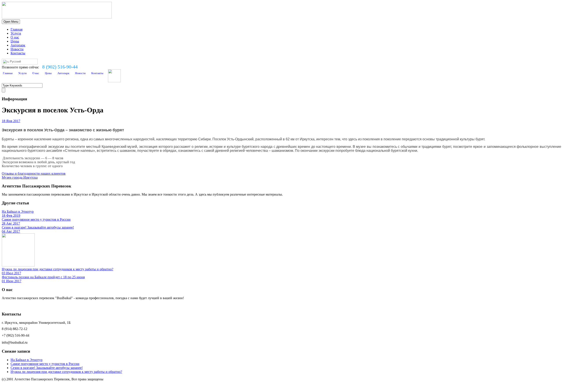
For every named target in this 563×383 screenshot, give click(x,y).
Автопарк (18, 45)
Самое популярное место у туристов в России (36, 219)
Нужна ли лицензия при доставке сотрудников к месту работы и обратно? (57, 269)
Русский (15, 61)
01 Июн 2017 (11, 281)
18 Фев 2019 (11, 215)
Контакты (18, 53)
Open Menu (11, 21)
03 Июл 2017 (11, 273)
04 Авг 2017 (11, 231)
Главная (16, 29)
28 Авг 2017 (11, 223)
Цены (15, 41)
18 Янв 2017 (11, 121)
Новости (17, 49)
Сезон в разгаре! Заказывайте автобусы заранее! (38, 227)
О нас (15, 37)
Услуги (16, 33)
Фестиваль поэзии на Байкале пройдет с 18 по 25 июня (43, 277)
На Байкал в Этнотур (18, 211)
